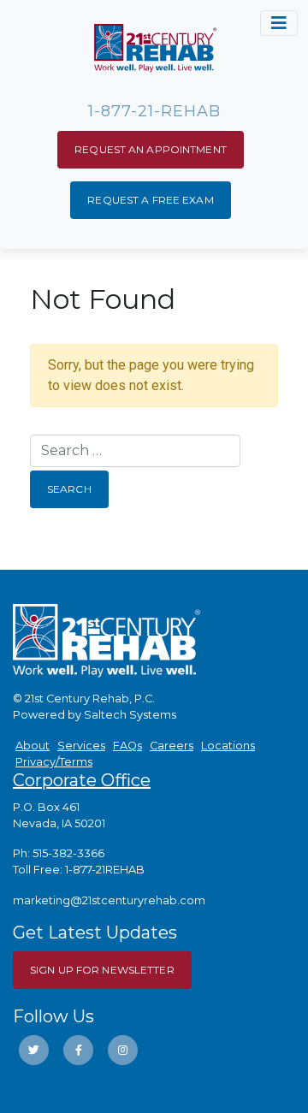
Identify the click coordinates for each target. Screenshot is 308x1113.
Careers (171, 745)
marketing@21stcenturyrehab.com (109, 900)
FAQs (127, 745)
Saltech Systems (130, 714)
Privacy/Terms (53, 761)
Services (81, 745)
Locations (228, 745)
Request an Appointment (150, 149)
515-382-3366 (68, 853)
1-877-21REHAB (105, 869)
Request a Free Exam (150, 199)
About (32, 745)
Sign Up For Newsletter (102, 969)
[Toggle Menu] (279, 23)
